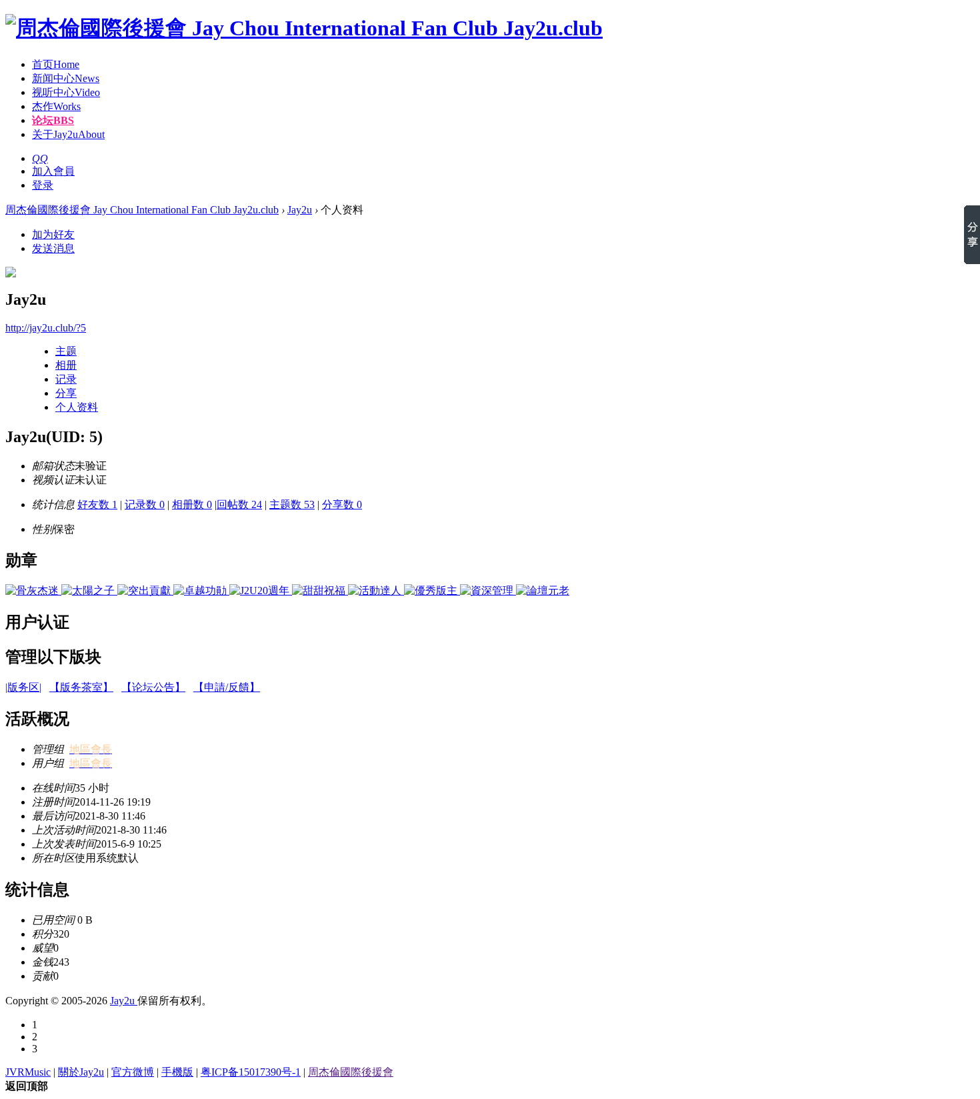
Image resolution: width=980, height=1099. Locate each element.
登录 (42, 185)
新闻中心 (65, 78)
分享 (66, 393)
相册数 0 (192, 504)
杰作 (56, 106)
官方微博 (132, 1072)
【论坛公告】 (153, 687)
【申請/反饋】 (226, 687)
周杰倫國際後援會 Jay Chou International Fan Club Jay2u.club (142, 209)
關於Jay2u (81, 1072)
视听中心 (66, 92)
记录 (66, 379)
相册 (66, 365)
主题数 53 (292, 504)
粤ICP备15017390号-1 (251, 1072)
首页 (55, 64)
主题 (66, 351)
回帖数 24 (239, 504)
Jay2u (299, 209)
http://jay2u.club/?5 (45, 327)
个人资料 (76, 407)
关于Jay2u (68, 134)
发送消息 (53, 248)
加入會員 (53, 171)
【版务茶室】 (81, 687)
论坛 (53, 120)
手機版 (177, 1072)
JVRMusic (28, 1072)
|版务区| (23, 687)
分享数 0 (342, 504)
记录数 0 (145, 504)
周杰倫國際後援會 (350, 1072)
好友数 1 (97, 504)
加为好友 (53, 234)
